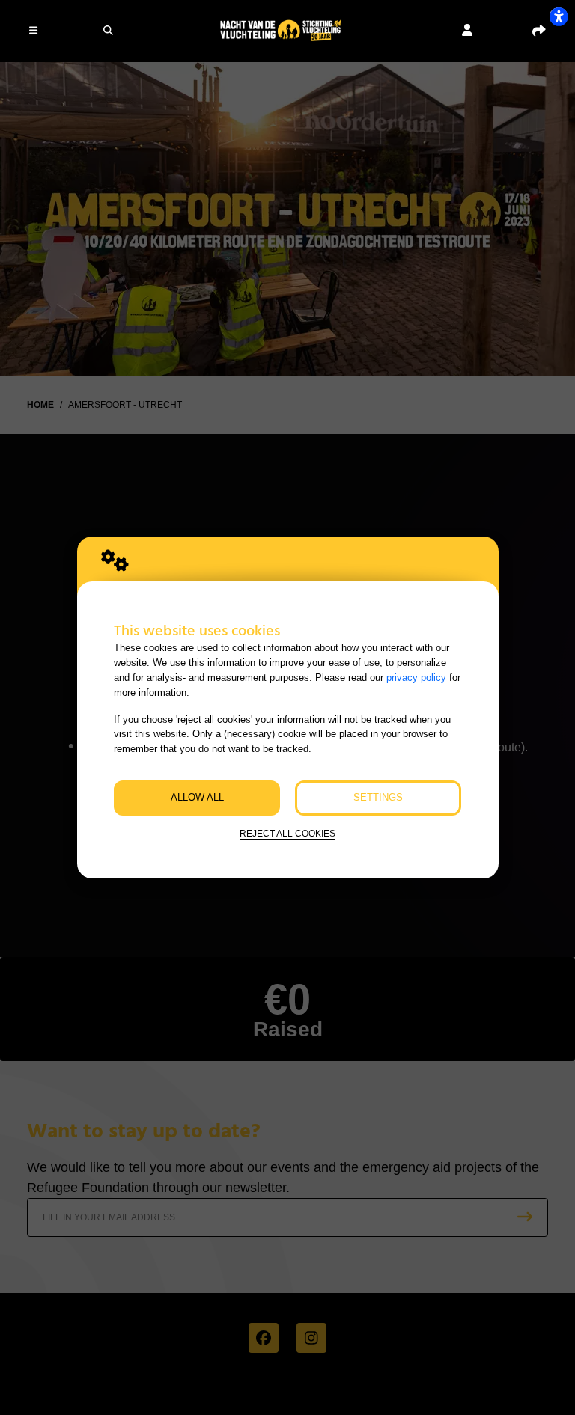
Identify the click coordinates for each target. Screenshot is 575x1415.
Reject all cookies (287, 833)
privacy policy (416, 677)
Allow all (197, 797)
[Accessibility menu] (559, 16)
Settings (378, 797)
